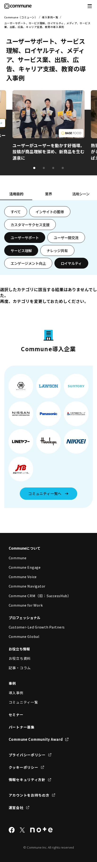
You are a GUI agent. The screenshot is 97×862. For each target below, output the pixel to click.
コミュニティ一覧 (23, 702)
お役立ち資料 (20, 658)
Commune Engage (25, 567)
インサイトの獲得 (50, 211)
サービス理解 (21, 250)
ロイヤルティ (71, 263)
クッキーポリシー (23, 767)
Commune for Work (26, 605)
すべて (16, 211)
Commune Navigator (27, 586)
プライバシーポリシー (27, 754)
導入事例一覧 (50, 17)
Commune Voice (23, 576)
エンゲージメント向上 (28, 263)
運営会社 (16, 807)
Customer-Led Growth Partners (37, 626)
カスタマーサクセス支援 (30, 224)
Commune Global (24, 636)
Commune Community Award (36, 739)
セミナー (16, 714)
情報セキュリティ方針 (27, 779)
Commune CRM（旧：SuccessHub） (40, 595)
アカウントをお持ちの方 (29, 795)
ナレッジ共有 (57, 250)
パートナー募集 (22, 727)
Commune (18, 557)
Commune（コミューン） (20, 17)
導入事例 (16, 692)
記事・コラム (20, 667)
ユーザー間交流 (66, 237)
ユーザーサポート (25, 237)
